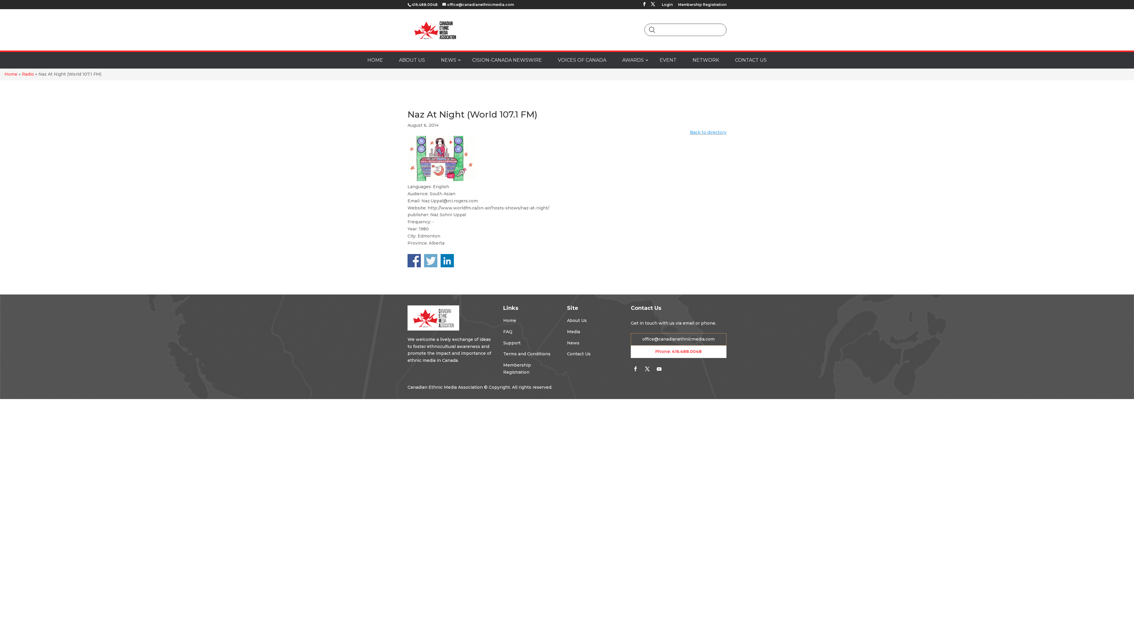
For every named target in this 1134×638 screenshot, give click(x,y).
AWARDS (633, 60)
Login (667, 5)
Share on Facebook (414, 260)
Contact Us (579, 354)
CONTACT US (751, 60)
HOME (375, 60)
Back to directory (708, 132)
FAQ (507, 331)
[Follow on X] (647, 369)
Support (512, 343)
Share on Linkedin (447, 260)
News (573, 343)
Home (10, 74)
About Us (577, 320)
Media (573, 331)
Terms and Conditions (526, 354)
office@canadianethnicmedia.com (678, 339)
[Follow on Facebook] (635, 369)
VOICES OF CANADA (582, 60)
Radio (28, 74)
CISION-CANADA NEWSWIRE (507, 60)
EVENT (668, 60)
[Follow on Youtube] (659, 369)
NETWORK (706, 60)
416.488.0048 (687, 351)
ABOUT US (412, 60)
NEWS (448, 60)
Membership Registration (702, 5)
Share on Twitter (430, 260)
